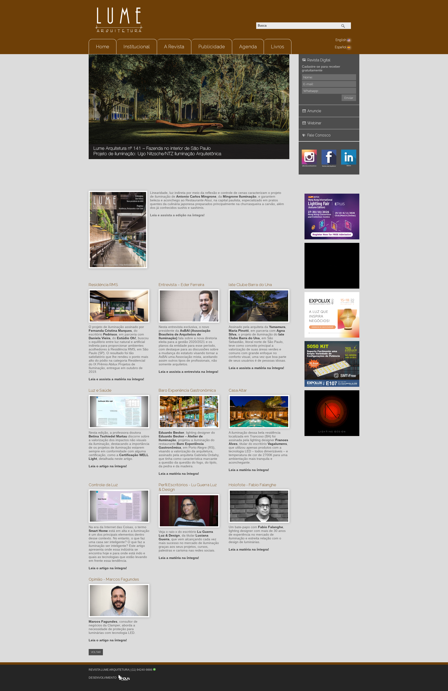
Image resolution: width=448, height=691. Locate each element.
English (341, 40)
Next (283, 101)
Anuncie (314, 111)
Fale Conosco (319, 135)
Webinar (314, 123)
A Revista (174, 46)
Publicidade (211, 46)
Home (102, 46)
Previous (94, 101)
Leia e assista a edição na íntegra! (177, 215)
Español (340, 47)
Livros (277, 46)
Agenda (248, 46)
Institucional (136, 46)
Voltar (96, 652)
